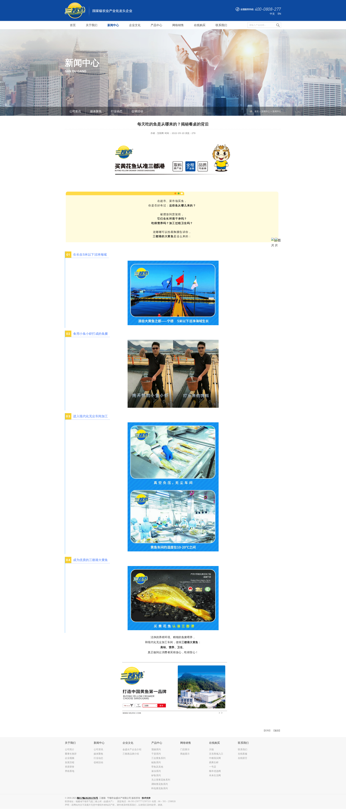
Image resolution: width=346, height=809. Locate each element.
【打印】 (267, 730)
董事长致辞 (71, 753)
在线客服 (242, 753)
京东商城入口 (216, 753)
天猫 (211, 749)
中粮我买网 (215, 758)
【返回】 (276, 730)
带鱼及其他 (157, 766)
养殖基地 (69, 771)
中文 (272, 13)
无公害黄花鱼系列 (160, 779)
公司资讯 (75, 111)
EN (279, 13)
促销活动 (137, 111)
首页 (256, 111)
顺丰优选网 (215, 771)
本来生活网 (215, 775)
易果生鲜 (213, 762)
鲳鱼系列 (156, 762)
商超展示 (185, 753)
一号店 (212, 766)
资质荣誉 (69, 766)
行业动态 (116, 111)
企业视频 (69, 758)
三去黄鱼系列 (158, 758)
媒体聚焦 (96, 111)
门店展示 (185, 749)
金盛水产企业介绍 (132, 749)
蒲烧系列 (156, 749)
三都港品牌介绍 (131, 753)
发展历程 (69, 762)
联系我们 (242, 749)
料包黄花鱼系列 (159, 788)
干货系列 (156, 753)
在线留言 (242, 758)
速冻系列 (156, 771)
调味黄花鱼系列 (159, 784)
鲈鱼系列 (156, 775)
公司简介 (69, 749)
